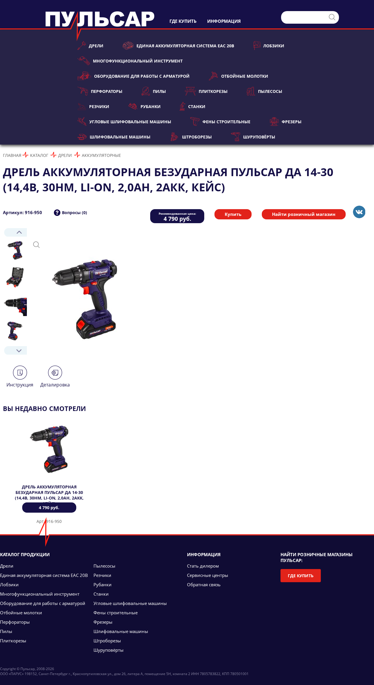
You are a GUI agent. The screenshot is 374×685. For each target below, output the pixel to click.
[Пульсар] (359, 212)
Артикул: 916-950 (22, 212)
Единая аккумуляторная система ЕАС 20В (185, 45)
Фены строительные (226, 121)
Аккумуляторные (101, 155)
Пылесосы (270, 91)
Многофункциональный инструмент (138, 61)
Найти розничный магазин (303, 214)
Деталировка (55, 384)
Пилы (159, 91)
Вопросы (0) (74, 212)
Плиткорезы (213, 91)
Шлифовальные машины (120, 137)
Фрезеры (292, 121)
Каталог (39, 155)
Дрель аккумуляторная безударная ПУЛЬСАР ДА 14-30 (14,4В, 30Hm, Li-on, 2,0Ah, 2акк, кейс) (49, 495)
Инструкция (19, 384)
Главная (12, 155)
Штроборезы (197, 137)
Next (15, 350)
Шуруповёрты (259, 137)
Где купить (301, 575)
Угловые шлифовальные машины (130, 121)
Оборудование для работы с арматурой (142, 76)
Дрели (96, 45)
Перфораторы (106, 91)
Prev (15, 232)
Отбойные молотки (244, 76)
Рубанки (151, 106)
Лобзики (273, 45)
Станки (196, 106)
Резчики (99, 106)
